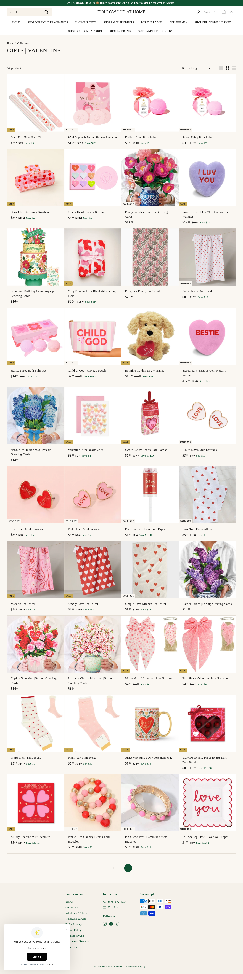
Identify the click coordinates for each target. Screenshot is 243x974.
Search (69, 901)
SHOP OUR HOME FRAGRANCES (47, 22)
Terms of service (74, 935)
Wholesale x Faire (75, 918)
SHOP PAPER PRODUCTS (119, 22)
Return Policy (73, 930)
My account (72, 947)
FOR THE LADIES (152, 22)
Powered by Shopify (136, 966)
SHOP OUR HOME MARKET (85, 31)
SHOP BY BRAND (120, 31)
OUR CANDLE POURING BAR (156, 31)
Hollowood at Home (121, 12)
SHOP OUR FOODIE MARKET (213, 22)
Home (10, 43)
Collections (23, 43)
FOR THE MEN (179, 22)
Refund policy (73, 924)
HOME (16, 22)
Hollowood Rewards (77, 941)
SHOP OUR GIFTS (85, 22)
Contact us (71, 907)
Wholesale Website (76, 912)
